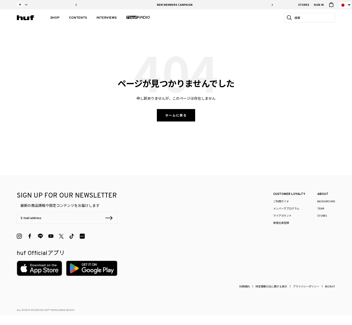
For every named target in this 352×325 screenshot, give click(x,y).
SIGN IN (319, 4)
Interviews (107, 18)
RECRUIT (330, 286)
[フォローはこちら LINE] (40, 236)
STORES (303, 4)
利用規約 (244, 286)
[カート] (331, 5)
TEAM (320, 208)
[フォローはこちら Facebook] (29, 236)
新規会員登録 (281, 223)
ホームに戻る (176, 115)
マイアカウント (282, 215)
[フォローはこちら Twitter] (61, 236)
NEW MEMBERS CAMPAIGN (175, 4)
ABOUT (322, 194)
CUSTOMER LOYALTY (289, 194)
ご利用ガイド (281, 201)
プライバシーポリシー (306, 286)
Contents (78, 18)
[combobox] (311, 17)
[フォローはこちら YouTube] (50, 236)
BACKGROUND (326, 201)
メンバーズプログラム (286, 208)
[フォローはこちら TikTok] (71, 236)
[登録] (109, 218)
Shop (54, 18)
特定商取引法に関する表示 (271, 286)
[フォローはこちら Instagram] (19, 236)
